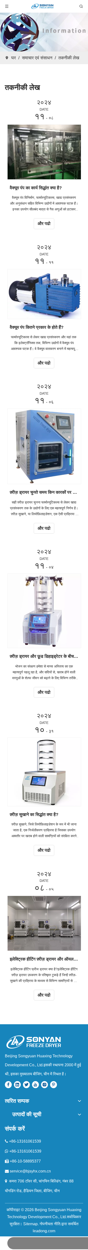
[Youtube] (35, 1084)
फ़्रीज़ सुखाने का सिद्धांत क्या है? (34, 814)
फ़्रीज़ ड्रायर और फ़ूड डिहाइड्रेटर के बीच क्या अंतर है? (44, 656)
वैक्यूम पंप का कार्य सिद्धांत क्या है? (36, 187)
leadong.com (44, 1231)
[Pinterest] (53, 1084)
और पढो (44, 223)
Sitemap (30, 1224)
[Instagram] (44, 1084)
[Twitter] (26, 1084)
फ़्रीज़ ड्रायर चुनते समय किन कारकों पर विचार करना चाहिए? (44, 492)
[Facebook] (8, 1084)
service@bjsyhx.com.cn (30, 1171)
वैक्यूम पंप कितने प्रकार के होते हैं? (37, 327)
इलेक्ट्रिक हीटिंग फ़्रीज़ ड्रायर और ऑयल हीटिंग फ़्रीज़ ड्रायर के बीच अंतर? (44, 959)
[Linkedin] (17, 1084)
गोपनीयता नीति (50, 1224)
